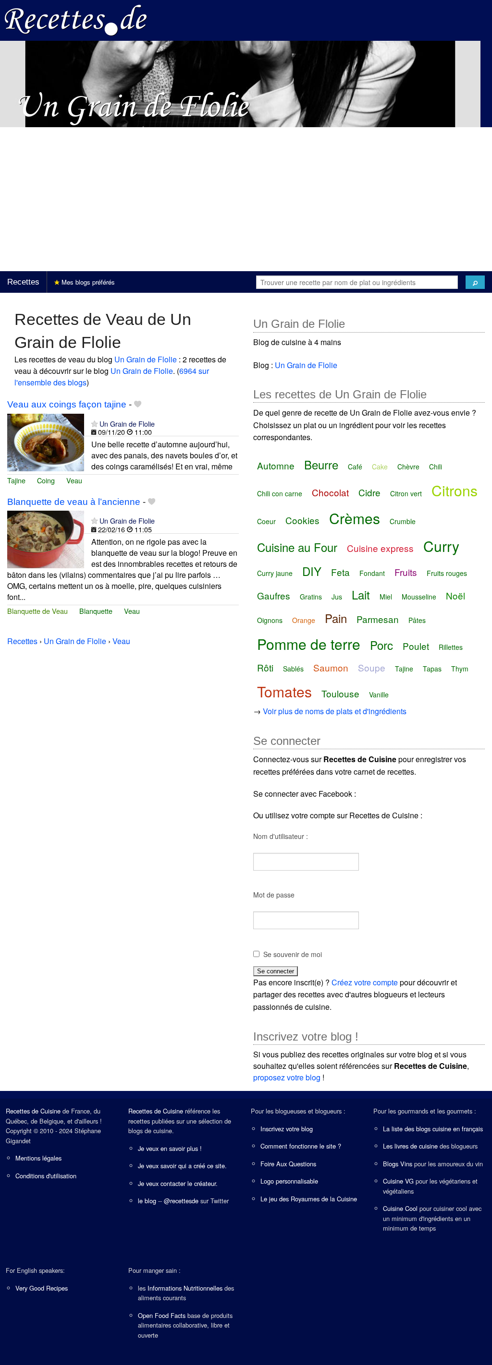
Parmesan (378, 618)
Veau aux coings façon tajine (66, 404)
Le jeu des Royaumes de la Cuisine (308, 1198)
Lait (361, 594)
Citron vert (406, 493)
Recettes (23, 282)
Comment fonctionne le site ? (300, 1145)
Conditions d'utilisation (45, 1175)
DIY (311, 571)
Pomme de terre (308, 644)
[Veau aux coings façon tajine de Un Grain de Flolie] (45, 441)
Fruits (405, 571)
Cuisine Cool (400, 1208)
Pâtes (417, 620)
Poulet (416, 645)
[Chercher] (475, 282)
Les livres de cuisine (410, 1145)
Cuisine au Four (297, 547)
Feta (340, 571)
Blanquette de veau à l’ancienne (73, 502)
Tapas (432, 668)
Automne (276, 465)
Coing (46, 480)
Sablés (293, 668)
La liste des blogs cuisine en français (433, 1128)
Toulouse (340, 693)
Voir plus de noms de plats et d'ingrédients (334, 711)
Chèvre (408, 466)
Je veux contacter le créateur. (178, 1183)
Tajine (16, 480)
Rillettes (451, 647)
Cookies (302, 520)
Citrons (454, 490)
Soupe (371, 667)
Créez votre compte (365, 982)
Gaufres (273, 595)
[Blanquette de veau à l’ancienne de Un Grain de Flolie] (45, 538)
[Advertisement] (246, 199)
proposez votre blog (286, 1077)
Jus (337, 596)
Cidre (369, 492)
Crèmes (354, 518)
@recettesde (181, 1200)
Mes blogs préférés (87, 282)
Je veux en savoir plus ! (170, 1148)
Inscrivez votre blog (286, 1128)
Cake (380, 466)
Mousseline (419, 596)
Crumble (403, 521)
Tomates (284, 691)
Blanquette (95, 611)
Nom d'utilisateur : (280, 836)
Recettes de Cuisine (33, 1110)
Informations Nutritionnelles (185, 1288)
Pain (336, 618)
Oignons (270, 620)
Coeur (266, 521)
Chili (435, 466)
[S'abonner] (94, 424)
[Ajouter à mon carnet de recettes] (137, 404)
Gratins (311, 596)
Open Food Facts (161, 1315)
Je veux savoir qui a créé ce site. (182, 1165)
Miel (386, 596)
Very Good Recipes (41, 1288)
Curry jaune (275, 573)
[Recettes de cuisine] (76, 19)
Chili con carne (279, 493)
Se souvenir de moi (292, 954)
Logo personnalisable (289, 1180)
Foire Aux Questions (288, 1163)
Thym (459, 668)
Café (355, 466)
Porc (381, 644)
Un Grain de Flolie (145, 359)
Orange (303, 620)
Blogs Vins (397, 1163)
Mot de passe (274, 894)
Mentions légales (38, 1157)
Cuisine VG (398, 1180)
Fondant (372, 573)
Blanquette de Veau (37, 611)
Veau (74, 480)
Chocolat (330, 492)
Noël (455, 595)
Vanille (379, 694)
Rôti (265, 667)
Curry (441, 546)
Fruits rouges (447, 573)
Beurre (321, 464)
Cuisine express (380, 547)
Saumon (330, 667)
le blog (147, 1200)
